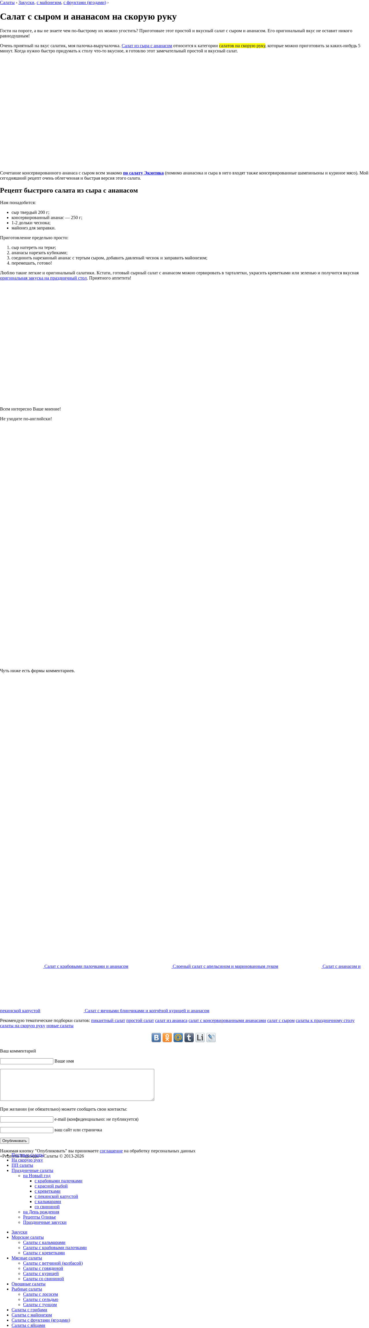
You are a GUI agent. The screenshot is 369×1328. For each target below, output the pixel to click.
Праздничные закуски (45, 1222)
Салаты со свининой (43, 1278)
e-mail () (95, 1119)
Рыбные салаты (27, 1289)
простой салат (140, 1020)
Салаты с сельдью (40, 1299)
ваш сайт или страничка (77, 1129)
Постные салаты (28, 1154)
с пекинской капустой (56, 1196)
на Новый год (36, 1175)
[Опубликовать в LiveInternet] (200, 1037)
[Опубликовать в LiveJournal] (211, 1037)
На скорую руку (27, 1160)
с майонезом (49, 2)
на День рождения (41, 1211)
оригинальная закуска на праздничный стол (43, 278)
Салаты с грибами (29, 1309)
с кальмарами (48, 1201)
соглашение (111, 1150)
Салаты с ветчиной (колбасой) (53, 1263)
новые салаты (60, 1025)
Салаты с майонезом (32, 1314)
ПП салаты (22, 1165)
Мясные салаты (27, 1257)
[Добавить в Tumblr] (189, 1037)
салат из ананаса (171, 1020)
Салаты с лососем (40, 1294)
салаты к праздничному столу (325, 1020)
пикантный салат (108, 1020)
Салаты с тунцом (40, 1304)
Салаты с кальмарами (44, 1242)
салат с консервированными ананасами (227, 1020)
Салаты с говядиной (43, 1268)
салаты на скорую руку (22, 1025)
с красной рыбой (51, 1185)
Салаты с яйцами (28, 1325)
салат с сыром (281, 1020)
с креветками (48, 1191)
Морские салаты (28, 1237)
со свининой (47, 1206)
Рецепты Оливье (39, 1217)
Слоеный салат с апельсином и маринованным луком (225, 966)
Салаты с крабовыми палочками (55, 1247)
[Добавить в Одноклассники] (167, 1037)
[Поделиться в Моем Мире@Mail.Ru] (178, 1037)
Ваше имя (63, 1061)
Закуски (26, 2)
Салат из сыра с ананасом (147, 45)
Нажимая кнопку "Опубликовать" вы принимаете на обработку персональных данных (97, 1150)
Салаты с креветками (44, 1252)
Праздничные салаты (32, 1170)
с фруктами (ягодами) (84, 2)
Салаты (7, 2)
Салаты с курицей (41, 1273)
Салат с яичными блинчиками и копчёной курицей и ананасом (146, 1010)
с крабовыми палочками (58, 1180)
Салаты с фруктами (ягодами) (41, 1320)
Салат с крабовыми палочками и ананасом (85, 966)
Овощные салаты (29, 1283)
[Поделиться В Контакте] (156, 1037)
